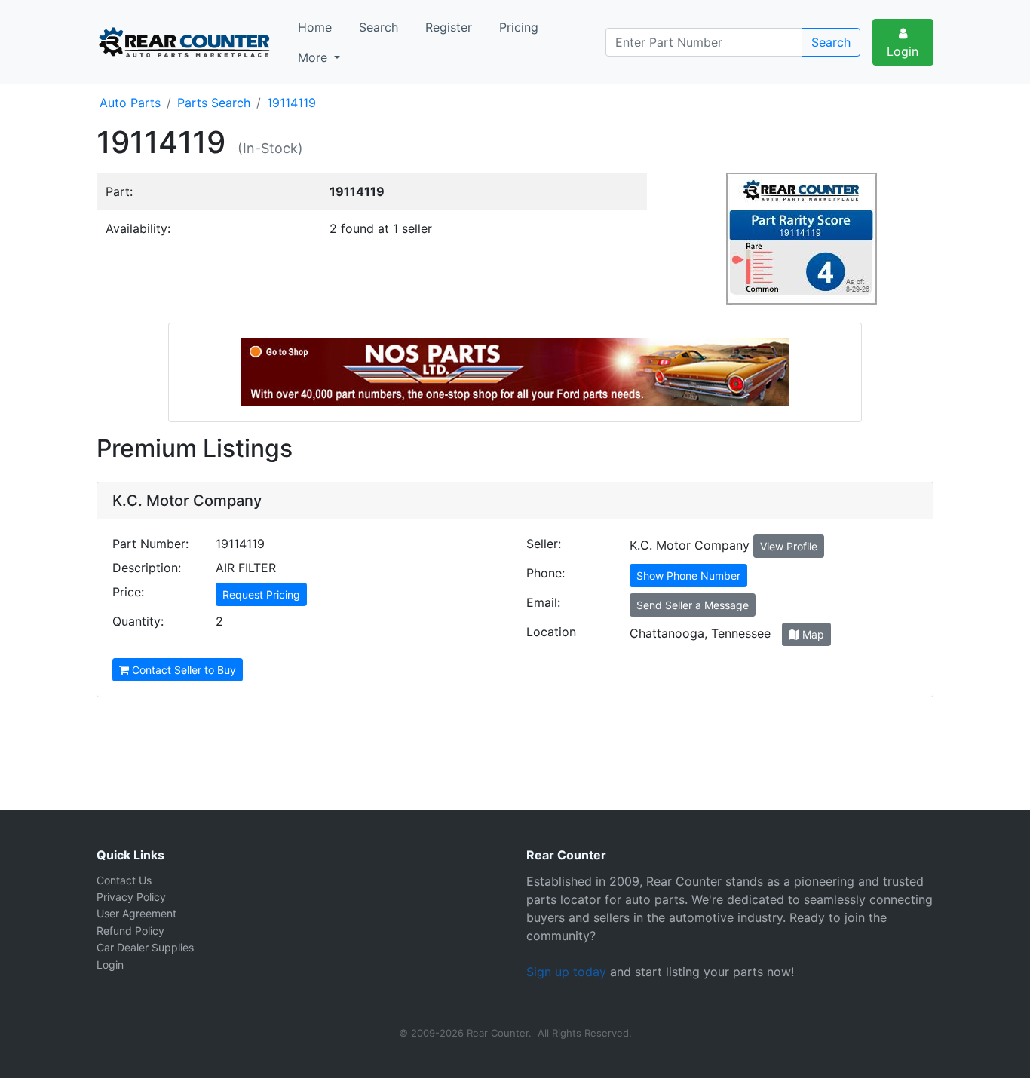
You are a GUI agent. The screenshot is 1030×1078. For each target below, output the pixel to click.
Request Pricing (261, 594)
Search (378, 27)
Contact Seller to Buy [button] (182, 669)
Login (902, 51)
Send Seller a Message (692, 605)
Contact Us (124, 880)
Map (811, 634)
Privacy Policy (131, 896)
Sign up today (566, 971)
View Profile (788, 546)
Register (448, 27)
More (314, 57)
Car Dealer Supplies (145, 947)
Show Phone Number (688, 575)
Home (315, 27)
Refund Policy (130, 930)
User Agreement (136, 913)
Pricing (518, 27)
